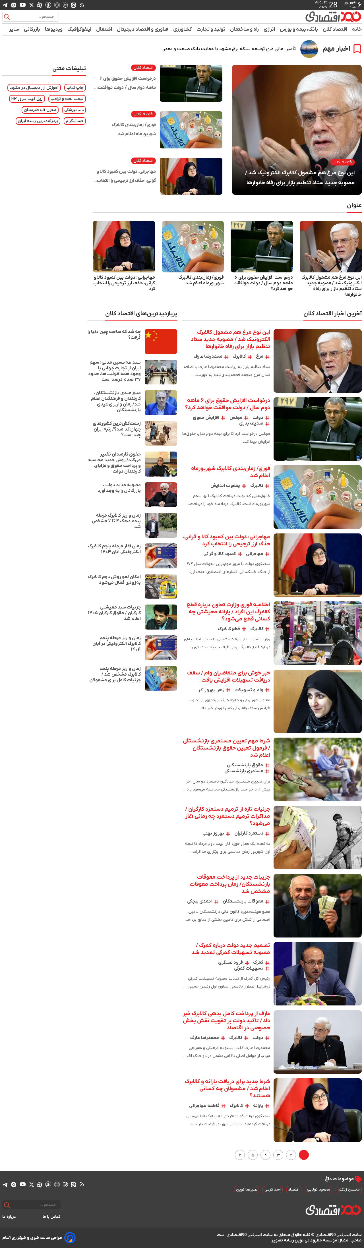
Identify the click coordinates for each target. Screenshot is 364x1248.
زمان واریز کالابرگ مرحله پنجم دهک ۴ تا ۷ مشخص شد (116, 521)
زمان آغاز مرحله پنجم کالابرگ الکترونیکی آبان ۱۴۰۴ (114, 549)
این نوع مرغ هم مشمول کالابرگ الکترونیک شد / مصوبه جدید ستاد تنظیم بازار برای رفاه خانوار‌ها (300, 178)
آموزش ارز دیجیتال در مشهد (34, 87)
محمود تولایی (318, 1189)
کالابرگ (239, 356)
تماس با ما (52, 1216)
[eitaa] (73, 5)
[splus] (48, 5)
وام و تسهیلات (249, 690)
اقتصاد (293, 1189)
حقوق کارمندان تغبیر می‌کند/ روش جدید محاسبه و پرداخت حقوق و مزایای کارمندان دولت (114, 463)
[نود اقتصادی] (317, 16)
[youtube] (22, 4)
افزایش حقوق (206, 418)
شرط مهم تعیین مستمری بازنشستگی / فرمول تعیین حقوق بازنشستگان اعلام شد (226, 748)
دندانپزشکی (74, 110)
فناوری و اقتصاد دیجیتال (143, 29)
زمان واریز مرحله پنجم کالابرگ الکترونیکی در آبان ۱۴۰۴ (116, 643)
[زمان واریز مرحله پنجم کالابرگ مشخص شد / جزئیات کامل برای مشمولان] (160, 678)
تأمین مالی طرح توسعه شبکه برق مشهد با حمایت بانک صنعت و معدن (229, 49)
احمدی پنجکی (199, 901)
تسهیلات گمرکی (248, 968)
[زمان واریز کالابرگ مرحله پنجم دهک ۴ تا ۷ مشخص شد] (160, 525)
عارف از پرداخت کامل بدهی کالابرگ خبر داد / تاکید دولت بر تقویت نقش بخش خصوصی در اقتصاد (226, 1021)
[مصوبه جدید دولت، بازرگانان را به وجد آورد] (160, 494)
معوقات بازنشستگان (243, 901)
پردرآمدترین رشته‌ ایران (38, 121)
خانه (357, 29)
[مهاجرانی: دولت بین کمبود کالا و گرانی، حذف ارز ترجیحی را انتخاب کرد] (190, 176)
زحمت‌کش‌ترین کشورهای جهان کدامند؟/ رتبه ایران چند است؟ (117, 429)
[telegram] (5, 5)
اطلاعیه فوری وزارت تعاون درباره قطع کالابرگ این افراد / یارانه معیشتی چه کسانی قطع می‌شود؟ (228, 612)
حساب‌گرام (75, 121)
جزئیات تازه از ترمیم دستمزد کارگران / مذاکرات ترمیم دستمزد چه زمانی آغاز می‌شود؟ (227, 816)
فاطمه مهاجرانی (204, 1106)
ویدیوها (54, 29)
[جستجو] (6, 16)
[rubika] (57, 5)
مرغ (259, 356)
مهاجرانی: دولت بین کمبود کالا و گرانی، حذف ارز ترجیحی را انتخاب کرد (126, 177)
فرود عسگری (230, 962)
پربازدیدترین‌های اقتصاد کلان (141, 314)
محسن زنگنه (349, 1189)
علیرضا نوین (246, 1189)
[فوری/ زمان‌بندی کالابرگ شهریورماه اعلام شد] (190, 129)
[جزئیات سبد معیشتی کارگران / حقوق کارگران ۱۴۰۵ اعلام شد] (160, 617)
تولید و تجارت (211, 29)
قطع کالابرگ (229, 629)
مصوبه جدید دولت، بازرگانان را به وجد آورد (119, 488)
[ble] (65, 5)
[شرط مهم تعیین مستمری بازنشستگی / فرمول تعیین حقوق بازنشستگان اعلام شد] (318, 769)
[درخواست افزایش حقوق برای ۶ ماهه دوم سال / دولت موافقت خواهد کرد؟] (190, 83)
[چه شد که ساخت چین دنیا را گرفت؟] (160, 341)
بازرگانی (32, 29)
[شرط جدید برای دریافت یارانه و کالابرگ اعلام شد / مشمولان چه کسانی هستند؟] (318, 1110)
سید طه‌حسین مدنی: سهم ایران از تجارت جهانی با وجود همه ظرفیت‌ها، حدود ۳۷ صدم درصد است (114, 371)
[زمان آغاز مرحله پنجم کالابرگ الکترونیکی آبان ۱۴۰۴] (160, 555)
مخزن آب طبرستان (40, 110)
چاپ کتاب (75, 87)
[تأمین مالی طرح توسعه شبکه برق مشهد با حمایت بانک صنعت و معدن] (309, 49)
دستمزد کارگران (248, 833)
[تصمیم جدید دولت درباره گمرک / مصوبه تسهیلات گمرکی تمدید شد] (318, 974)
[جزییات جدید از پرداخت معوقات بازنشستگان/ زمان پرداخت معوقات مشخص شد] (318, 905)
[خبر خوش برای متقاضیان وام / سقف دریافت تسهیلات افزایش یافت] (318, 701)
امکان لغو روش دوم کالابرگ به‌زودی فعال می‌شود (114, 579)
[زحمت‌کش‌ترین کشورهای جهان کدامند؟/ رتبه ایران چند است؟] (160, 433)
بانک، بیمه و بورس (299, 29)
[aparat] (39, 5)
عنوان (354, 205)
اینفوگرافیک (79, 29)
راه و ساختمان (244, 29)
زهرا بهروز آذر (211, 690)
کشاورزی (182, 29)
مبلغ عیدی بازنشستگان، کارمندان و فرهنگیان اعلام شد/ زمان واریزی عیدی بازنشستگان (116, 401)
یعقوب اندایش (225, 486)
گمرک (258, 962)
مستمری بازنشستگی (243, 771)
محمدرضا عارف (208, 356)
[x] (31, 5)
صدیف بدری (251, 423)
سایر (14, 29)
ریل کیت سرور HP (27, 99)
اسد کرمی (272, 1189)
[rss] (82, 5)
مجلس (235, 418)
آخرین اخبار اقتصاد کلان (332, 314)
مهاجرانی (254, 554)
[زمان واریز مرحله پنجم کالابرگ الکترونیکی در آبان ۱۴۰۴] (160, 647)
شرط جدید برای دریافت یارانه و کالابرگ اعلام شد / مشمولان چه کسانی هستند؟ (227, 1089)
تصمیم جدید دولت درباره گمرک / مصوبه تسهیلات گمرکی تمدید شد (230, 949)
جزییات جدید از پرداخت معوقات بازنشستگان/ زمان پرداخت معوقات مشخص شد (230, 884)
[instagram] (13, 5)
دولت (258, 418)
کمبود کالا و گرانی (219, 554)
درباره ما (9, 1216)
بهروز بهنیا (213, 833)
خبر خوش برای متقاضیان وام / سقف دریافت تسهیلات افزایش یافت (228, 677)
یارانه (258, 1106)
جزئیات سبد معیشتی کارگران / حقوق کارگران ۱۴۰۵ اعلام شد (114, 613)
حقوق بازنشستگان (245, 765)
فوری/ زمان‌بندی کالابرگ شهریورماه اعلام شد (134, 129)
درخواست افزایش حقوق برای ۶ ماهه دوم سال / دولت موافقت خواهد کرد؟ (127, 84)
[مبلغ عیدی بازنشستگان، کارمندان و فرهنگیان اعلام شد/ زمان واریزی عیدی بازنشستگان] (160, 402)
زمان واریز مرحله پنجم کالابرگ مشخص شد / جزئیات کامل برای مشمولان (115, 674)
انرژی (269, 29)
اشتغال (104, 29)
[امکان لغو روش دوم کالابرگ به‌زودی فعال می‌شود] (160, 586)
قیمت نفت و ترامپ (67, 99)
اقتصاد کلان (335, 29)
